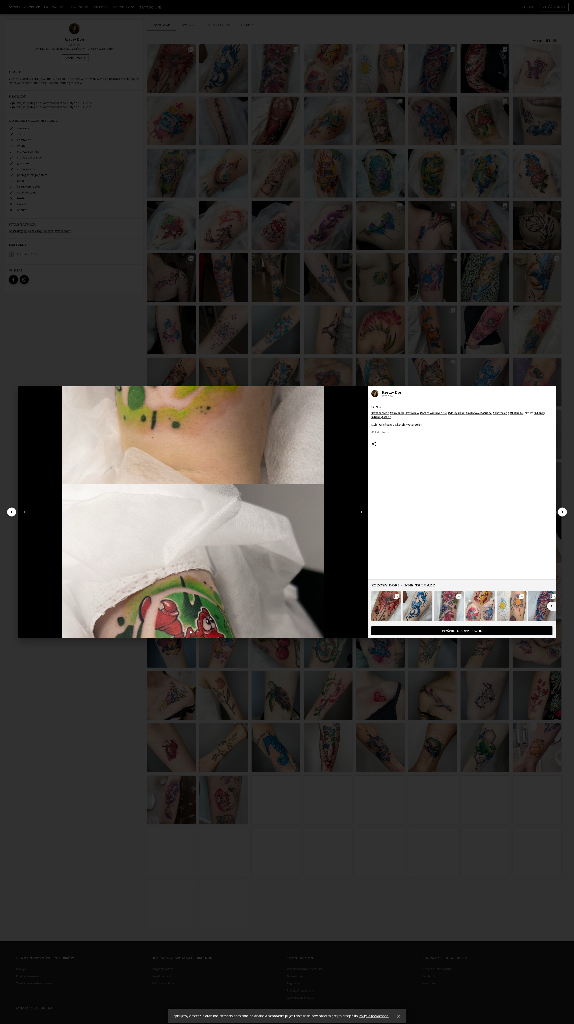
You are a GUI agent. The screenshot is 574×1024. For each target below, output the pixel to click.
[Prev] (11, 512)
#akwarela (397, 413)
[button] (462, 393)
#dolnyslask (456, 413)
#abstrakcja (501, 413)
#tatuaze (516, 413)
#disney (539, 413)
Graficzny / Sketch (392, 425)
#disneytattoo (381, 417)
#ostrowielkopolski (433, 413)
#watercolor (380, 413)
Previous (24, 512)
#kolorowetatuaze (478, 413)
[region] (462, 519)
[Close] (398, 1016)
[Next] (562, 512)
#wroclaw (412, 413)
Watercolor (414, 425)
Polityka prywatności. (374, 1016)
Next (361, 512)
